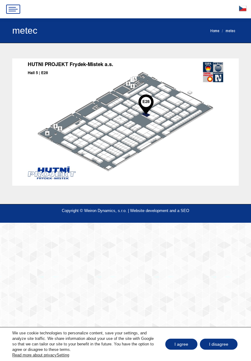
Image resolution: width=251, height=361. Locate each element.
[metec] (125, 122)
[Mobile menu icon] (13, 9)
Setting (63, 355)
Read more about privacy (34, 355)
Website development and (153, 210)
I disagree (218, 344)
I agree (181, 344)
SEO (185, 210)
